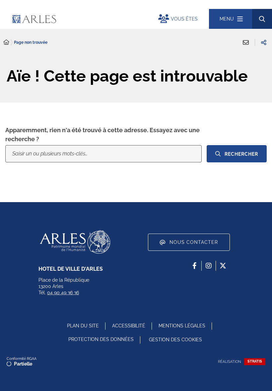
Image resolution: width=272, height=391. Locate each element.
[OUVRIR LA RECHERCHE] (262, 19)
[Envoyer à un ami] (246, 42)
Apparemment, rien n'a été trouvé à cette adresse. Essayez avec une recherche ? (102, 134)
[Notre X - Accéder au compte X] (223, 266)
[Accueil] (6, 42)
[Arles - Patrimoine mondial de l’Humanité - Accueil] (74, 242)
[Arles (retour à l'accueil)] (74, 19)
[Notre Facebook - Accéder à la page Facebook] (194, 266)
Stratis (254, 361)
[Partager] (264, 42)
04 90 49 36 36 (63, 292)
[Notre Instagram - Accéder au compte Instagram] (209, 266)
